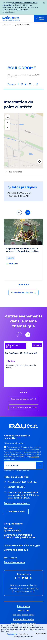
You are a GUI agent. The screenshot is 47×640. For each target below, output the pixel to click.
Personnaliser (40, 633)
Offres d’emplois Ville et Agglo (22, 559)
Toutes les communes (14, 576)
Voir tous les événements (22, 421)
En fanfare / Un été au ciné (21, 367)
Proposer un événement (22, 413)
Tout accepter (12, 634)
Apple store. (28, 605)
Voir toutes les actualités (22, 306)
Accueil (6, 25)
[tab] (19, 298)
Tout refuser (23, 634)
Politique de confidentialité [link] (23, 637)
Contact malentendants (17, 517)
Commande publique (16, 563)
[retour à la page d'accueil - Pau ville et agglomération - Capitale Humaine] (11, 20)
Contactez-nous (16, 525)
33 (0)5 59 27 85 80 (16, 501)
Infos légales (23, 620)
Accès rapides (41, 18)
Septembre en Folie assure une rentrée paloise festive (22, 263)
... (12, 25)
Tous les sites (10, 572)
